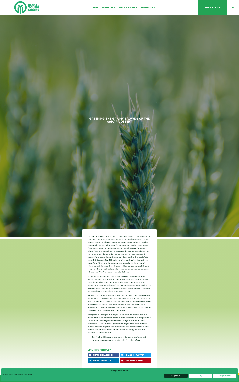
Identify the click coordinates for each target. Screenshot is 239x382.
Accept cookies (176, 376)
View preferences (225, 376)
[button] (233, 7)
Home (95, 7)
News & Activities (126, 7)
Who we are (107, 7)
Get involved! (147, 7)
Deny (200, 376)
